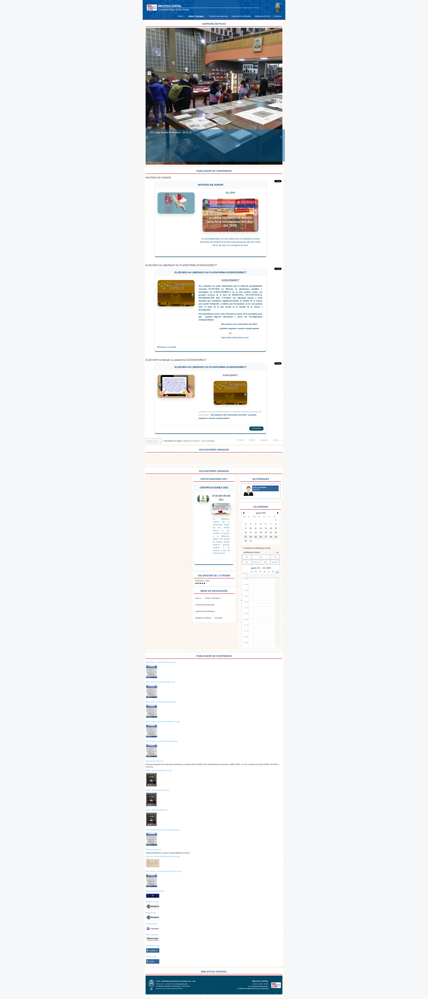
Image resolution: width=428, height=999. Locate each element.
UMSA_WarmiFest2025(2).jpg (157, 790)
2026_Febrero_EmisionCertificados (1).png (163, 721)
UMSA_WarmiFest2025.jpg (156, 810)
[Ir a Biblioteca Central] (152, 7)
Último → (276, 440)
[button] (243, 513)
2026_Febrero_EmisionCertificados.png (161, 741)
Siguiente (264, 440)
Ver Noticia (257, 428)
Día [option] (246, 562)
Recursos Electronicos (154, 761)
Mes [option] (265, 562)
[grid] (260, 529)
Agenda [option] (275, 562)
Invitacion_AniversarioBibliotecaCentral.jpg (163, 856)
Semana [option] (256, 562)
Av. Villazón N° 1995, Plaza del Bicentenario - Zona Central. (173, 986)
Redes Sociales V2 (153, 849)
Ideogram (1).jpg (152, 901)
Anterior (252, 440)
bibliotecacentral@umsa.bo (260, 986)
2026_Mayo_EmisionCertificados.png (160, 662)
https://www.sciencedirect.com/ (235, 337)
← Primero (240, 440)
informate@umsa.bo (181, 984)
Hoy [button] (260, 557)
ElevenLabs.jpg (152, 934)
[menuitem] (182, 16)
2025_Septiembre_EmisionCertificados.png (163, 829)
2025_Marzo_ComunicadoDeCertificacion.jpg (164, 871)
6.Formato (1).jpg (152, 945)
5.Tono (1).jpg (151, 956)
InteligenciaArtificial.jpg (155, 891)
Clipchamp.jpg (151, 923)
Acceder (279, 3)
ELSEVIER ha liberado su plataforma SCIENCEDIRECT (211, 367)
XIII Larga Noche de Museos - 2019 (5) (171, 132)
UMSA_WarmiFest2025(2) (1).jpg (159, 770)
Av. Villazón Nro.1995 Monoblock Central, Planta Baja (252, 988)
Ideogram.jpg (151, 912)
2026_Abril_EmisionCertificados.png (160, 682)
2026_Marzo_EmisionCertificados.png (161, 701)
